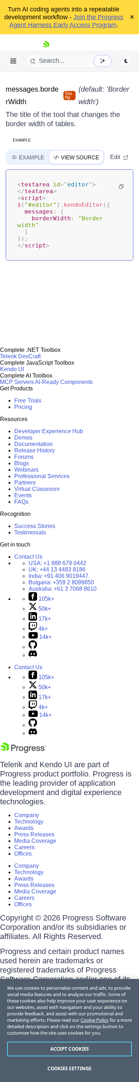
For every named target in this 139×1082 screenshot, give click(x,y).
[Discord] (33, 655)
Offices (23, 854)
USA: (57, 563)
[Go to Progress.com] (23, 751)
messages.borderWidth (32, 95)
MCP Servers (17, 382)
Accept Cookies (69, 1049)
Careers (24, 847)
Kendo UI (12, 369)
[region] (69, 1030)
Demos (23, 438)
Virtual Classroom (37, 489)
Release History (34, 450)
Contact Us (28, 557)
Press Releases (34, 834)
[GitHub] (33, 647)
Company (26, 815)
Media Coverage (35, 841)
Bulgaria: (61, 582)
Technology (28, 822)
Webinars (26, 470)
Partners (25, 483)
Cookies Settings (69, 1068)
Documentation (33, 444)
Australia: (63, 589)
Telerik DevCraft (20, 356)
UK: (57, 569)
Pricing (23, 407)
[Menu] (13, 61)
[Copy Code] (121, 186)
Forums (24, 457)
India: (58, 576)
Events (23, 495)
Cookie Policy (95, 1020)
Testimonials (30, 532)
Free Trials (27, 401)
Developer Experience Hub (48, 431)
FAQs (21, 502)
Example (22, 140)
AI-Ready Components (64, 382)
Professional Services (42, 476)
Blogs (21, 463)
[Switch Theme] (126, 61)
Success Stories (34, 526)
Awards (24, 828)
